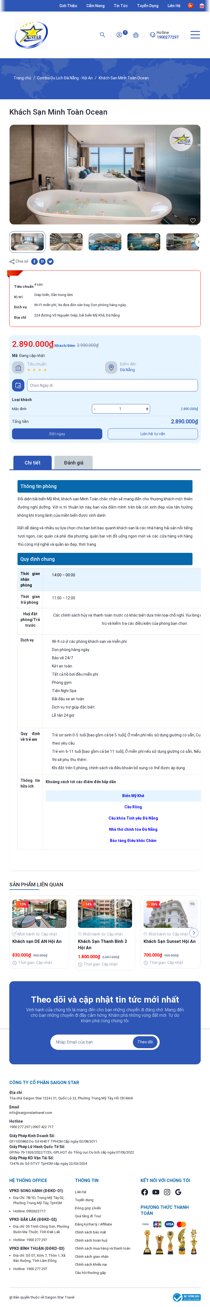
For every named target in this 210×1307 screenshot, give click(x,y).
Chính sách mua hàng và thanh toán (102, 1248)
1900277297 (168, 37)
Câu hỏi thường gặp (90, 1273)
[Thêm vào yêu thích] (193, 220)
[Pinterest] (42, 261)
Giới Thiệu (68, 6)
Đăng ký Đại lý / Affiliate (93, 1224)
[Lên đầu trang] (203, 1283)
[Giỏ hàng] (136, 34)
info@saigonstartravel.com (30, 1113)
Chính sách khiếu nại (91, 1264)
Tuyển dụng (84, 1200)
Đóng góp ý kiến (88, 1208)
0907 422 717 (43, 1127)
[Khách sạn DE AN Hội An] (39, 913)
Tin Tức (121, 6)
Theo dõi (145, 1042)
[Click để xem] (105, 174)
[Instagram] (167, 1192)
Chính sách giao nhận (92, 1256)
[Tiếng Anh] (202, 6)
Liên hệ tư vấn (153, 434)
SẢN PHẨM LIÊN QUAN (36, 884)
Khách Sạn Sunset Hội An (170, 941)
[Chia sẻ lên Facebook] (34, 261)
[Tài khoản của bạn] (119, 34)
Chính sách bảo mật (90, 1232)
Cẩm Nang (95, 6)
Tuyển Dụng (147, 6)
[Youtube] (156, 1192)
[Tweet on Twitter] (50, 261)
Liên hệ (80, 1192)
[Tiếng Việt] (191, 6)
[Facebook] (145, 1192)
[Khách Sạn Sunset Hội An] (171, 913)
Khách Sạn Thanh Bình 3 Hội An (102, 944)
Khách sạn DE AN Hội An (37, 941)
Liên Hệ (174, 6)
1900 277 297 (20, 1127)
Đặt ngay (57, 434)
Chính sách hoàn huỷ (91, 1240)
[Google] (178, 1192)
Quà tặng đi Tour (88, 1216)
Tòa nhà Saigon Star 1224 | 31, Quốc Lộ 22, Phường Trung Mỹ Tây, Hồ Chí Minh (71, 1098)
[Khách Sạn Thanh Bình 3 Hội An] (105, 913)
